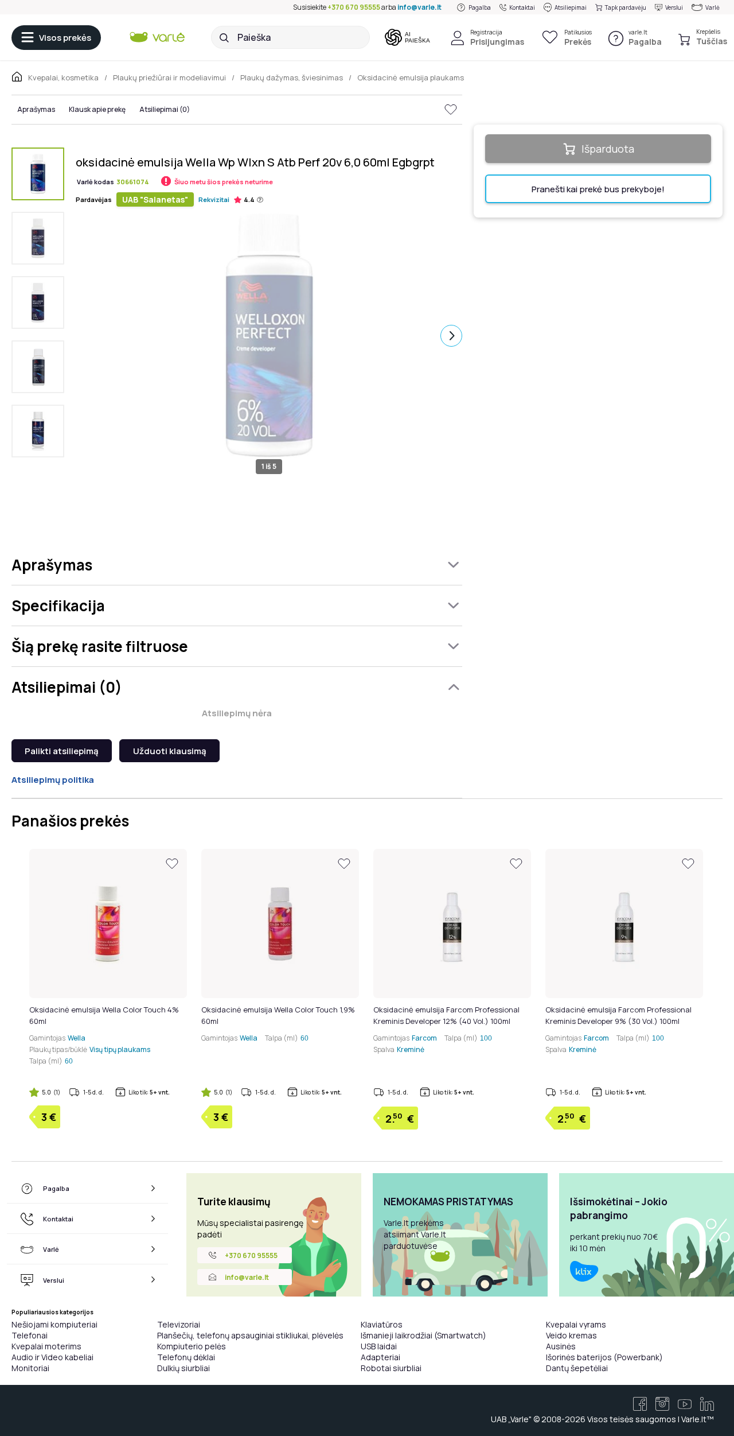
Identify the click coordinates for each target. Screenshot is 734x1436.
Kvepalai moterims (46, 1346)
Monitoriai (30, 1368)
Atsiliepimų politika (52, 780)
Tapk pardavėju (625, 7)
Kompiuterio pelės (191, 1346)
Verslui (674, 7)
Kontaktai (522, 7)
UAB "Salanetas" (155, 199)
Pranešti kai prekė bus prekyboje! (598, 189)
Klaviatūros (382, 1324)
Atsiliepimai (571, 7)
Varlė (712, 7)
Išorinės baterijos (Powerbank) (604, 1357)
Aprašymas (36, 109)
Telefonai (29, 1335)
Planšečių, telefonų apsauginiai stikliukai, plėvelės (250, 1335)
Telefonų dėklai (186, 1357)
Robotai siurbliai (391, 1368)
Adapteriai (380, 1357)
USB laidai (379, 1346)
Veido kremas (571, 1335)
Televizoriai (178, 1324)
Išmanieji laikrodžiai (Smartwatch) (423, 1335)
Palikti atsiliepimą (62, 751)
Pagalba (479, 7)
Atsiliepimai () (164, 109)
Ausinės (561, 1346)
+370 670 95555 (353, 7)
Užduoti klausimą (169, 751)
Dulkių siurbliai (183, 1368)
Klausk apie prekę (97, 109)
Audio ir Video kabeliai (52, 1357)
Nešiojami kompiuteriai (54, 1324)
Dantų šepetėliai (577, 1368)
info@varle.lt (419, 7)
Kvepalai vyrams (576, 1324)
